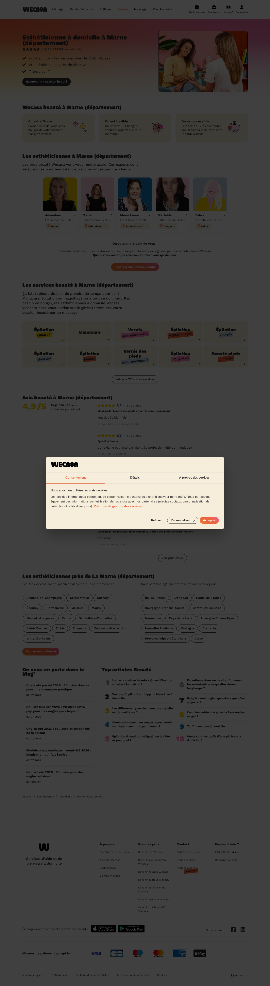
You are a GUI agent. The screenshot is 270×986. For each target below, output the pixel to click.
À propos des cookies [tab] (194, 477)
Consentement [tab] (75, 477)
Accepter (209, 520)
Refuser (156, 520)
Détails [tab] (135, 477)
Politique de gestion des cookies (118, 506)
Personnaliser (180, 520)
